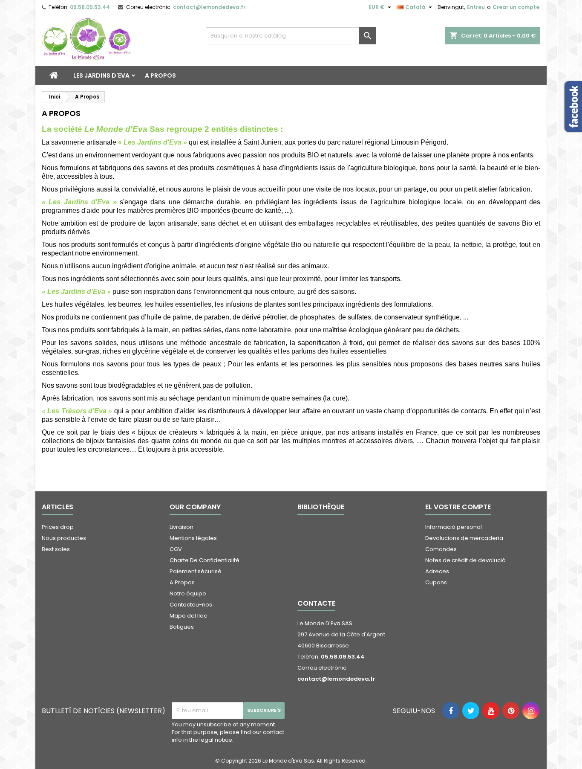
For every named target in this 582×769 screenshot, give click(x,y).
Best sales (56, 549)
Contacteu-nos (191, 605)
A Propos (160, 75)
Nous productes (64, 538)
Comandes (441, 549)
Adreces (437, 571)
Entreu (476, 7)
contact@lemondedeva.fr (209, 7)
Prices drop (58, 527)
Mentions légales (193, 538)
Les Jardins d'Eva (101, 75)
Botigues (182, 627)
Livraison (181, 527)
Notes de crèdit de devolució (465, 560)
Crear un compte (516, 7)
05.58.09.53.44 (90, 7)
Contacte (316, 603)
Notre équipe (188, 593)
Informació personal (453, 527)
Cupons (436, 582)
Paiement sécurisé (196, 571)
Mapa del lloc (188, 616)
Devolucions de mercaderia (464, 538)
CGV (176, 549)
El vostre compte (458, 507)
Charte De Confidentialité (204, 560)
